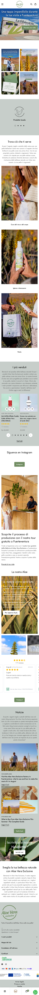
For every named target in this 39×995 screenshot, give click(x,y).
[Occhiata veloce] (13, 409)
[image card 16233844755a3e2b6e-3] (19, 320)
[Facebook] (2, 964)
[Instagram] (6, 964)
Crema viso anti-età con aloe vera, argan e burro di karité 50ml (28, 418)
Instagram (19, 464)
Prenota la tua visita (7, 564)
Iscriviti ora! (19, 852)
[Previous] (8, 435)
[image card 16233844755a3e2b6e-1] (19, 193)
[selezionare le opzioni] (6, 409)
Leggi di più (5, 784)
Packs (19, 352)
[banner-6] (13, 644)
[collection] (5, 991)
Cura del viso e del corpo (19, 224)
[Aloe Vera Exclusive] (19, 4)
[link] (19, 689)
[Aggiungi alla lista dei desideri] (10, 409)
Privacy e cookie (19, 984)
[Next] (31, 435)
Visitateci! (19, 700)
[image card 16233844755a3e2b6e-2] (19, 257)
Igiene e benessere (19, 288)
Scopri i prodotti (8, 31)
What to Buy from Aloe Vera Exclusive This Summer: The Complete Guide (17, 820)
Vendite (19, 986)
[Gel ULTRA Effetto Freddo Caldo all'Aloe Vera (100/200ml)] (10, 403)
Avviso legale (19, 982)
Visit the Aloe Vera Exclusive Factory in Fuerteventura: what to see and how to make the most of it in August (19, 779)
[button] (35, 4)
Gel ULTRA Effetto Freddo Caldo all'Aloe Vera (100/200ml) (10, 418)
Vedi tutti (19, 441)
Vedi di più (19, 831)
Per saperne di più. (11, 613)
